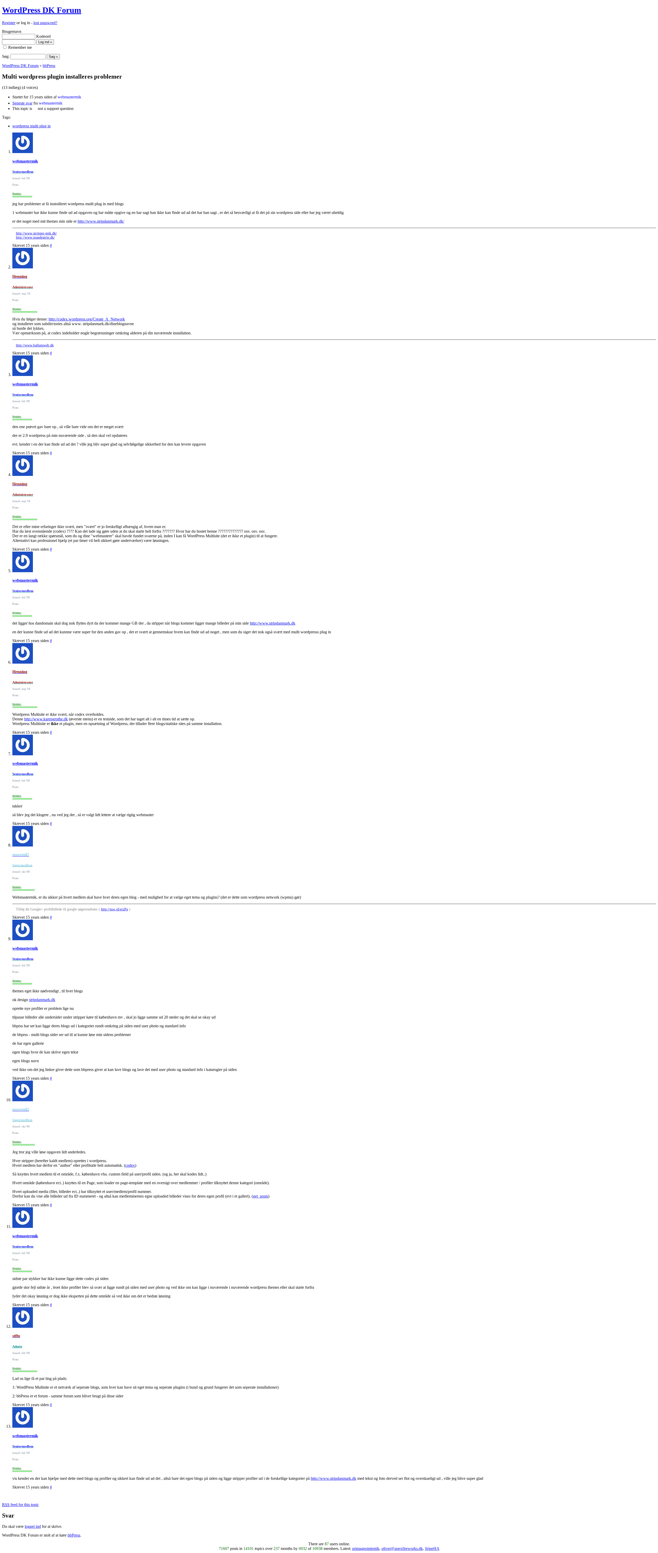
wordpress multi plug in (31, 126)
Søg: (6, 56)
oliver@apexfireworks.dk (402, 1548)
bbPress (49, 65)
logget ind (33, 1526)
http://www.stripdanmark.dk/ (101, 221)
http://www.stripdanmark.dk (272, 623)
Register (8, 23)
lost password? (45, 23)
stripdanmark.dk (42, 999)
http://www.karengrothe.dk (46, 719)
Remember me (19, 47)
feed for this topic (20, 1504)
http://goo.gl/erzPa (114, 909)
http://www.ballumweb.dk (35, 345)
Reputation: (16, 193)
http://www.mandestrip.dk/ (35, 237)
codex (130, 1165)
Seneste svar (22, 103)
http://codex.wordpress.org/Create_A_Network (87, 319)
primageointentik (365, 1548)
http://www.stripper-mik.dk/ (36, 233)
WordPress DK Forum (41, 10)
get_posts (260, 1196)
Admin (17, 1346)
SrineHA (432, 1548)
